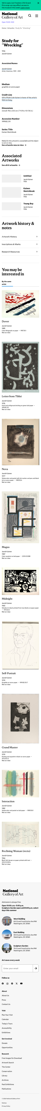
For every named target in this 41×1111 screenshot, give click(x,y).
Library (4, 1075)
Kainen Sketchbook (29, 189)
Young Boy (28, 203)
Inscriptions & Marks (11, 244)
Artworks (10, 28)
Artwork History (9, 236)
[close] (38, 3)
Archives (5, 1080)
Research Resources (11, 251)
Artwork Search (8, 1062)
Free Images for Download (12, 1058)
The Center (6, 1067)
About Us (5, 995)
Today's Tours (7, 1023)
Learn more (24, 7)
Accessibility (7, 1028)
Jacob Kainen (7, 69)
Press (4, 1000)
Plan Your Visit (7, 1015)
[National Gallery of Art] (20, 892)
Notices (4, 1103)
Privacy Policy (6, 1106)
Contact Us (6, 1004)
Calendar (5, 1019)
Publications (6, 1089)
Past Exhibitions (8, 1084)
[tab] (7, 283)
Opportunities (7, 1047)
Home (4, 28)
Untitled (27, 175)
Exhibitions (6, 1032)
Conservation (7, 1071)
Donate (4, 1043)
